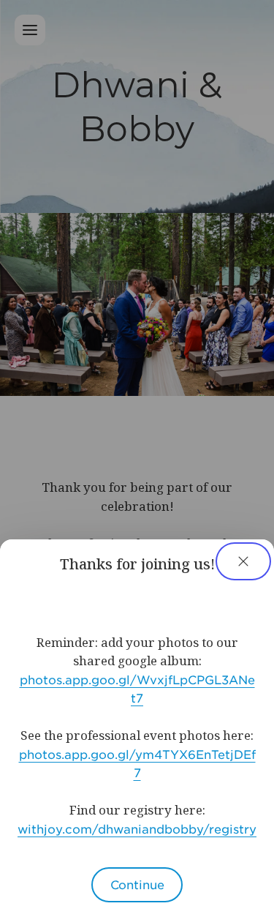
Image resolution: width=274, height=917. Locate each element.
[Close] (243, 561)
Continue (137, 884)
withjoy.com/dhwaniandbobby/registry (137, 828)
